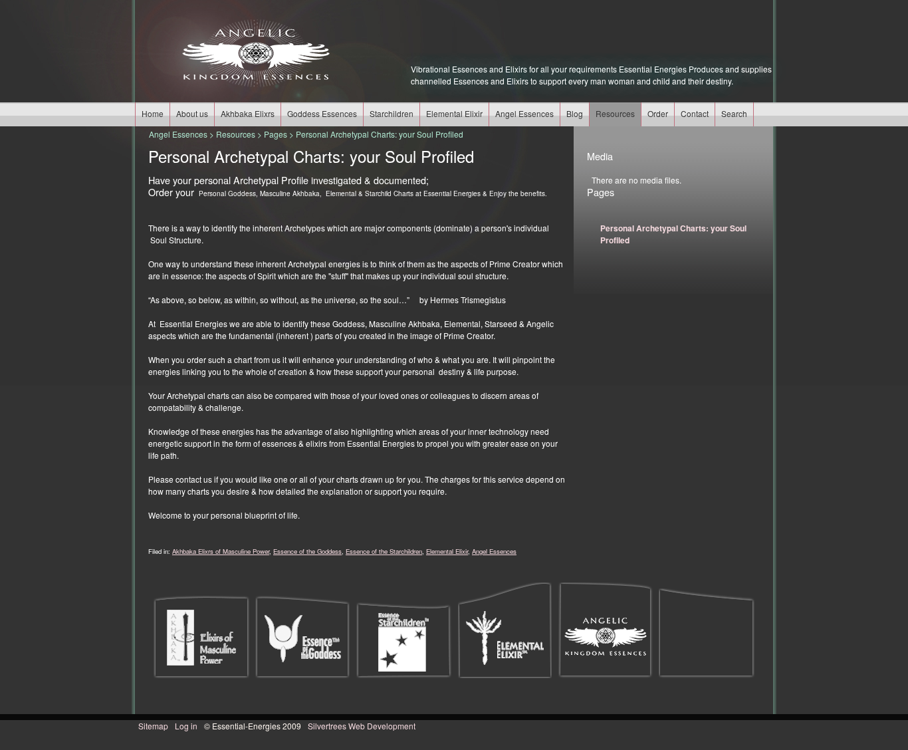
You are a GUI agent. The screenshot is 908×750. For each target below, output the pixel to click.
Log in (186, 725)
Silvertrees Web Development (361, 725)
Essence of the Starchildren (384, 551)
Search (734, 113)
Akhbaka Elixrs (248, 113)
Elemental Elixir (454, 113)
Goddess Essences (322, 113)
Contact (695, 113)
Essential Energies (255, 53)
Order (657, 113)
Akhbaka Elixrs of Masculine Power (220, 551)
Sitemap (153, 725)
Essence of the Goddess (307, 551)
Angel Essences (524, 113)
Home (153, 113)
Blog (574, 113)
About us (192, 113)
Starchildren (391, 113)
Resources (615, 113)
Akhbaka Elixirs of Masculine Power (201, 637)
